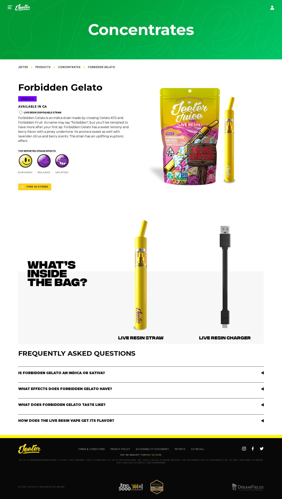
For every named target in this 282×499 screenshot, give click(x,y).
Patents (180, 449)
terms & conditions (91, 449)
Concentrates (69, 67)
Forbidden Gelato (101, 67)
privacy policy (120, 449)
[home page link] (22, 7)
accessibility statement (152, 449)
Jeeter (23, 67)
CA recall (197, 449)
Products (43, 67)
